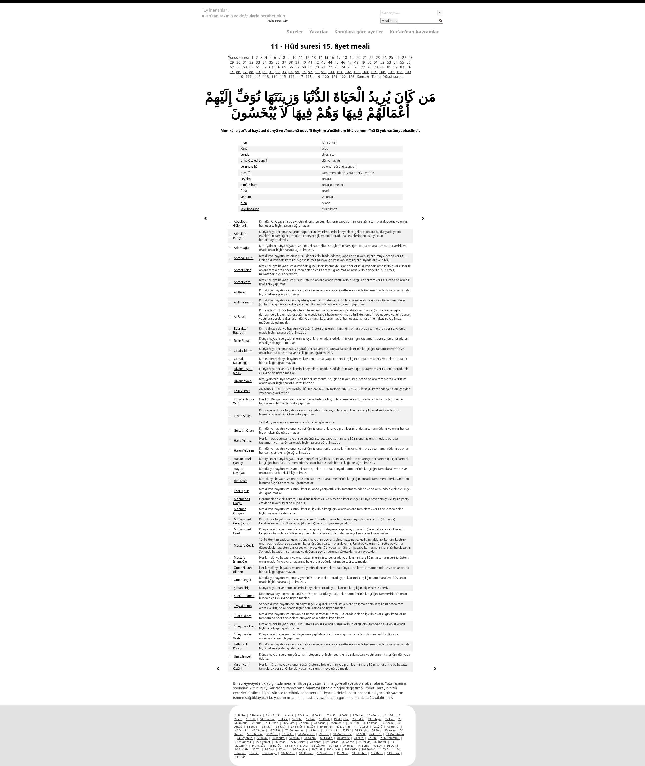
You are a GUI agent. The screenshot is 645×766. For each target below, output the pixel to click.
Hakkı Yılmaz (243, 440)
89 (258, 71)
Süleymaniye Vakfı (242, 636)
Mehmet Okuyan (239, 511)
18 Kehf (324, 719)
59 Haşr (324, 734)
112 (257, 76)
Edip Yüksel (242, 391)
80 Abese (348, 742)
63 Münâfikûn (395, 734)
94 (291, 71)
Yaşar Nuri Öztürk (240, 666)
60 (251, 67)
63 (271, 67)
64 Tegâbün (245, 738)
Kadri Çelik (241, 491)
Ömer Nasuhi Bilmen (242, 569)
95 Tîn (256, 749)
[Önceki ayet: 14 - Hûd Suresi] (205, 219)
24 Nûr (257, 723)
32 (251, 62)
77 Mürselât (298, 742)
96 (304, 71)
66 (291, 67)
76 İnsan (280, 742)
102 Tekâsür (369, 749)
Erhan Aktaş (242, 416)
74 (343, 67)
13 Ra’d (251, 719)
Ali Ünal (239, 316)
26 (398, 57)
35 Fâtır (267, 726)
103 (357, 71)
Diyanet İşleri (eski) (242, 371)
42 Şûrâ (378, 726)
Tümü (376, 76)
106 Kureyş (269, 753)
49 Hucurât (331, 730)
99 (323, 71)
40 (304, 62)
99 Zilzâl (317, 749)
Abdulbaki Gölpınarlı (240, 223)
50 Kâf (346, 730)
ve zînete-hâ (249, 166)
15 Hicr (283, 719)
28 (411, 57)
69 (310, 67)
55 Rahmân (255, 734)
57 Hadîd (288, 734)
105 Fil (254, 753)
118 (309, 76)
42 (317, 62)
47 (350, 62)
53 (389, 62)
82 (396, 67)
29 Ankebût (337, 723)
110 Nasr (342, 753)
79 (376, 67)
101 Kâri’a (351, 749)
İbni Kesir (240, 481)
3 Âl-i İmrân (273, 715)
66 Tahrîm (278, 738)
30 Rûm (354, 723)
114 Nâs (240, 757)
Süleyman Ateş (244, 626)
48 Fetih (314, 730)
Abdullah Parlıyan (239, 236)
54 (396, 62)
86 (238, 71)
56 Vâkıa (272, 734)
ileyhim (246, 179)
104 (365, 71)
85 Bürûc (275, 745)
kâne (244, 148)
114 (274, 76)
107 (391, 71)
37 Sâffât (297, 726)
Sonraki (363, 76)
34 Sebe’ (252, 726)
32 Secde (388, 723)
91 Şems (364, 745)
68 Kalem (310, 738)
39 (297, 62)
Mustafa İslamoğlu (240, 559)
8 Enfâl (344, 715)
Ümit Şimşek (242, 656)
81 (389, 67)
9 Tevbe (358, 715)
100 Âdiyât (334, 749)
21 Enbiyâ (374, 719)
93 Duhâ (393, 745)
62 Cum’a (375, 734)
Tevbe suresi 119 (277, 20)
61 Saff (361, 734)
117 (300, 76)
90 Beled (348, 745)
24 (385, 57)
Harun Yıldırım (244, 450)
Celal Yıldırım (243, 351)
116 (292, 76)
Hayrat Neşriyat (239, 471)
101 (339, 71)
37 (284, 62)
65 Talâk (262, 738)
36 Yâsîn (281, 726)
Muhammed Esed (242, 531)
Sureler (295, 32)
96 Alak (270, 749)
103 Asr (386, 749)
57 (232, 67)
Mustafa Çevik (244, 545)
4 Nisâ (289, 715)
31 (245, 62)
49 (363, 62)
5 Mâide (303, 715)
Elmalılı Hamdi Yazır (243, 401)
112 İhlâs (377, 753)
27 (404, 57)
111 (249, 76)
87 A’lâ (304, 745)
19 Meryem (341, 719)
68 (304, 67)
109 (408, 71)
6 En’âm (317, 715)
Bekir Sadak (242, 340)
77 (363, 67)
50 (369, 62)
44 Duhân (241, 730)
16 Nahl (297, 719)
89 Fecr (334, 745)
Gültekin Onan (244, 430)
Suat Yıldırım (242, 616)
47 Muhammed (295, 730)
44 (330, 62)
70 (317, 67)
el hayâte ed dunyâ (254, 160)
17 (339, 57)
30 (238, 62)
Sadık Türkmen (244, 596)
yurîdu (245, 154)
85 (232, 71)
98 (317, 71)
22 (371, 57)
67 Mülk (294, 738)
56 (409, 62)
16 (332, 57)
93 (284, 71)
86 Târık (290, 745)
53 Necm (390, 730)
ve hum (246, 197)
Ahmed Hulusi (243, 258)
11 (301, 57)
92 (277, 71)
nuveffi (245, 173)
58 (238, 67)
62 (265, 67)
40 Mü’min (343, 726)
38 (291, 62)
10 (294, 57)
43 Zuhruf (393, 726)
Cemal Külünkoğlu (240, 361)
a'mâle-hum (249, 185)
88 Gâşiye (318, 745)
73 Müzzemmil (390, 738)
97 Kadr (284, 749)
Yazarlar (318, 32)
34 (265, 62)
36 (278, 62)
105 (374, 71)
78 (369, 67)
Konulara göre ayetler (358, 32)
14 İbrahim (267, 719)
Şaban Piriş (241, 588)
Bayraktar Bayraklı (240, 330)
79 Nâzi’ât (332, 742)
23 (378, 57)
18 (345, 57)
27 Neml (304, 723)
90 (264, 71)
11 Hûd (388, 715)
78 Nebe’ (316, 742)
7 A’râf (331, 715)
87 (245, 71)
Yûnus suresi (239, 57)
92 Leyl (378, 745)
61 (258, 67)
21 (365, 57)
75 (350, 67)
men (244, 142)
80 (382, 67)
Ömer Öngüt (242, 580)
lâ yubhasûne (250, 209)
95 (297, 71)
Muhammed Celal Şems (242, 521)
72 (330, 67)
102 (348, 71)
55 (402, 62)
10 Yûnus (373, 715)
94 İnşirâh (242, 749)
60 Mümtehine (342, 734)
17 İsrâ (310, 719)
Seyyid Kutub (243, 606)
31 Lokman (370, 723)
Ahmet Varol (242, 282)
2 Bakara (256, 715)
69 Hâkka (326, 738)
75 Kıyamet (263, 742)
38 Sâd (311, 726)
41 (310, 62)
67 (297, 67)
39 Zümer (326, 726)
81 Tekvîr (365, 742)
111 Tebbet (359, 753)
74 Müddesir (243, 742)
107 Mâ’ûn (288, 753)
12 (307, 57)
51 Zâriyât (361, 730)
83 (402, 67)
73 (337, 67)
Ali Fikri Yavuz (243, 302)
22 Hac (390, 719)
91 (271, 71)
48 (356, 62)
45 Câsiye (258, 730)
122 (343, 76)
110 (240, 76)
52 (382, 62)
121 (334, 76)
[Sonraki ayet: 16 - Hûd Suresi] (423, 219)
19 (352, 57)
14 (321, 57)
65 (284, 67)
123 (352, 76)
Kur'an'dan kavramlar (414, 32)
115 (283, 76)
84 (409, 67)
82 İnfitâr (380, 742)
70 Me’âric (343, 738)
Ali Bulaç (240, 292)
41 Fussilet (361, 726)
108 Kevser (306, 753)
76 (356, 67)
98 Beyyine (300, 749)
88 (251, 71)
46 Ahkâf (275, 730)
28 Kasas (320, 723)
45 (337, 62)
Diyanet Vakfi (243, 381)
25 (391, 57)
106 (382, 71)
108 (399, 71)
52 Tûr (376, 730)
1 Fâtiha (240, 715)
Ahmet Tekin (242, 270)
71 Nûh (359, 738)
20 (358, 57)
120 (326, 76)
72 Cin (372, 738)
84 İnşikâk (259, 745)
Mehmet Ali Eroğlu (241, 501)
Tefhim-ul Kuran (240, 646)
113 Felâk (393, 753)
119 (317, 76)
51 (376, 62)
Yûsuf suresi (393, 76)
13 (314, 57)
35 (271, 62)
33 (258, 62)
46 (343, 62)
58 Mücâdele (306, 734)
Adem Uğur (242, 248)
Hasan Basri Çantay (242, 461)
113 (266, 76)
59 (245, 67)
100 (331, 71)
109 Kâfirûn (325, 753)
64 (278, 67)
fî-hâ (244, 191)
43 (324, 62)
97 (310, 71)
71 (324, 67)
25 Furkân (272, 723)
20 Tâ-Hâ (358, 719)
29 (232, 62)
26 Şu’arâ (289, 723)
